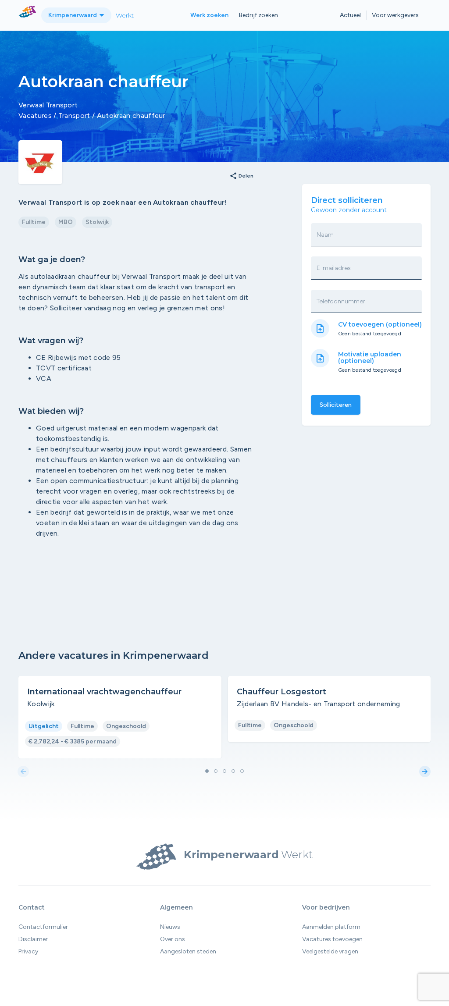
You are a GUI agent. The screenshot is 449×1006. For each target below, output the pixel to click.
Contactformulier (43, 927)
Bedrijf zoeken (258, 15)
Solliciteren (336, 405)
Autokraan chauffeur (131, 115)
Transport (74, 115)
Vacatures (35, 115)
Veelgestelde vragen (330, 951)
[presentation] (23, 772)
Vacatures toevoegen (332, 939)
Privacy (28, 951)
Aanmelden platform (331, 927)
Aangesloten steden (188, 951)
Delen (241, 176)
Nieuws (170, 927)
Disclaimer (33, 939)
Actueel (350, 15)
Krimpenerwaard (73, 15)
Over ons (172, 939)
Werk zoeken (209, 15)
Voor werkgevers (395, 15)
